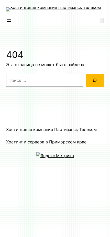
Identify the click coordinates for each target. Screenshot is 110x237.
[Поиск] (95, 80)
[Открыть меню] (9, 21)
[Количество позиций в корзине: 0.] (102, 20)
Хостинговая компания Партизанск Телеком (51, 129)
